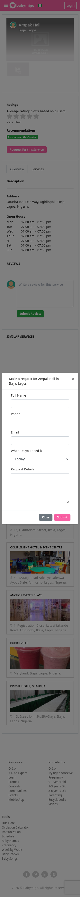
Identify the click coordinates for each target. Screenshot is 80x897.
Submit (62, 517)
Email (15, 432)
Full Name (18, 395)
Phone (15, 414)
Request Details (22, 469)
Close (46, 517)
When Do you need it (26, 451)
